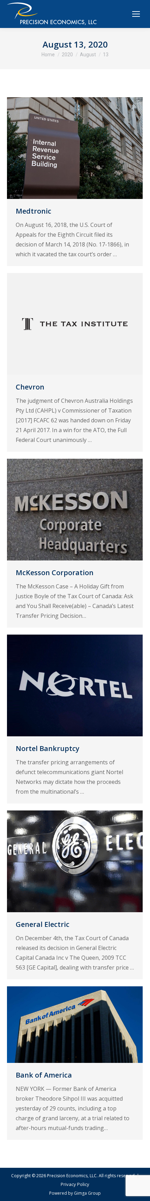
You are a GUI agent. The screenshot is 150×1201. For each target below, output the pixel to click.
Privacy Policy (75, 1184)
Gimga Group (87, 1193)
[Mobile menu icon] (136, 14)
